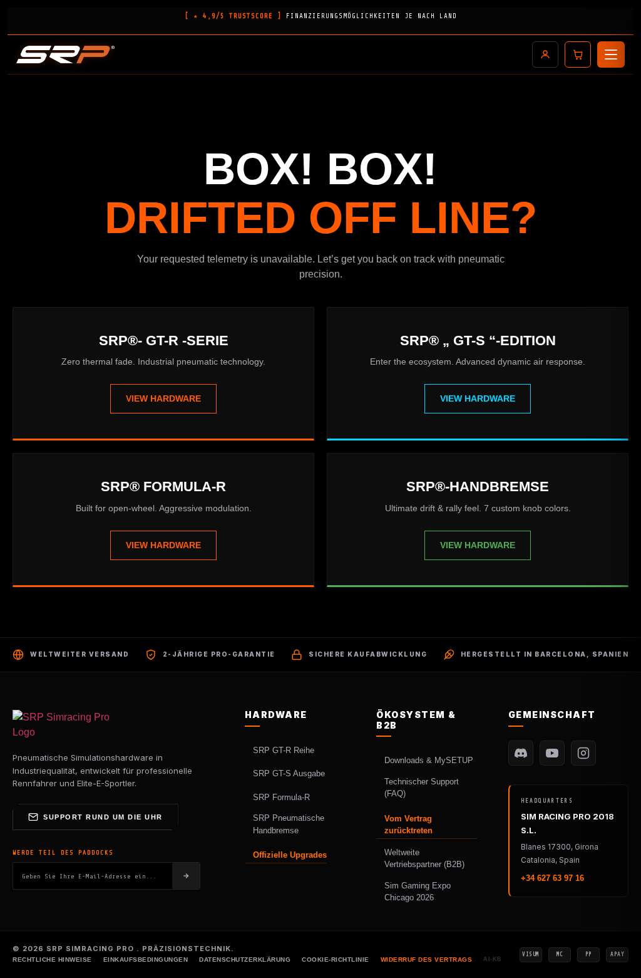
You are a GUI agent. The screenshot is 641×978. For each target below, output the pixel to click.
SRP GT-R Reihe (283, 750)
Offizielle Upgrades (290, 855)
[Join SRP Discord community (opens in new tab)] (520, 753)
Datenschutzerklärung (244, 959)
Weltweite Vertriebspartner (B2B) (424, 859)
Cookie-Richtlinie (335, 959)
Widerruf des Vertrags (427, 959)
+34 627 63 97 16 (552, 878)
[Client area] (545, 54)
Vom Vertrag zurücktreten (408, 825)
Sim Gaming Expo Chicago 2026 (417, 892)
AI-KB (492, 959)
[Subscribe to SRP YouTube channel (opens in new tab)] (552, 753)
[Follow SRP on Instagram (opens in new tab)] (583, 753)
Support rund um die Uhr (103, 817)
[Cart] (578, 54)
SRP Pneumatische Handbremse (288, 824)
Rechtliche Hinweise (52, 959)
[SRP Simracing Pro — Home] (63, 725)
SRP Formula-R (281, 797)
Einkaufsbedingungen (145, 959)
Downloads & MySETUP (428, 760)
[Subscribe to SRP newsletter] (186, 876)
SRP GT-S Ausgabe (289, 773)
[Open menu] (611, 54)
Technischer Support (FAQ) (421, 788)
